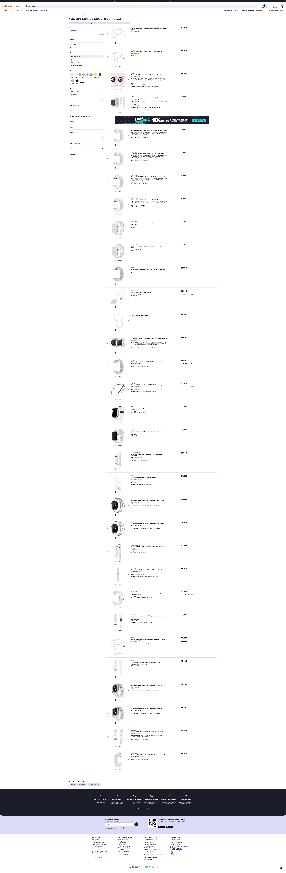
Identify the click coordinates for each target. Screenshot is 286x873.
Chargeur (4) (75, 94)
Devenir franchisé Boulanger (177, 841)
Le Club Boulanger (123, 849)
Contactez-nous (96, 839)
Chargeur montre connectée (122, 23)
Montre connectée (94, 784)
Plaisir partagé (122, 841)
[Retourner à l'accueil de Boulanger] (11, 6)
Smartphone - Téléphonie (82, 14)
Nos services (121, 844)
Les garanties (147, 841)
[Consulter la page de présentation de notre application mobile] (161, 827)
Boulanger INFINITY (123, 854)
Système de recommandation (152, 849)
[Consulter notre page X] (121, 828)
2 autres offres (184, 294)
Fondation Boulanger (123, 851)
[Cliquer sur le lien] (162, 120)
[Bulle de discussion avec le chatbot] (281, 868)
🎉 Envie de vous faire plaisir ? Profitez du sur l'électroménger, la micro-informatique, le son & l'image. (143, 1)
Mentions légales (148, 842)
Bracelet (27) (75, 60)
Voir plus (82, 82)
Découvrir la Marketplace (176, 844)
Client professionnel (123, 853)
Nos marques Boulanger (124, 846)
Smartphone (82, 784)
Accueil (70, 14)
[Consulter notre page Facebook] (119, 828)
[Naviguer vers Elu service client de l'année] (182, 853)
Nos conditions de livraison (99, 844)
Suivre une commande (98, 842)
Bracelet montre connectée (76, 23)
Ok (136, 824)
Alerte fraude (147, 861)
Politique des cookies (149, 848)
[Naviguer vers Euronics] (182, 849)
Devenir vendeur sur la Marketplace (179, 846)
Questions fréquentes (98, 841)
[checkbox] (71, 60)
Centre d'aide (95, 848)
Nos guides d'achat (97, 846)
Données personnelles (150, 844)
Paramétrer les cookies (150, 846)
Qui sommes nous (123, 839)
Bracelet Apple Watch (91, 23)
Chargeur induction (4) (78, 65)
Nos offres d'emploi (175, 839)
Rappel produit (148, 859)
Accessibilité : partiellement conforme (154, 854)
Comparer (119, 43)
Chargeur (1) (75, 63)
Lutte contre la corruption (151, 853)
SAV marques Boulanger (124, 848)
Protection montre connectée (106, 23)
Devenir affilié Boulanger (176, 842)
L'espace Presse (122, 842)
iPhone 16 (73, 784)
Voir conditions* (143, 809)
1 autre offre (184, 363)
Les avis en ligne (148, 851)
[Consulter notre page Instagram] (124, 828)
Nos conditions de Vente (150, 839)
